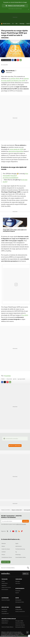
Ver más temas (6, 562)
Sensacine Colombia (20, 625)
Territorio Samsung (20, 549)
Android (3, 551)
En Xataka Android (8, 228)
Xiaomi (3, 546)
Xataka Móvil (4, 583)
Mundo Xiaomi (5, 589)
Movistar (4, 543)
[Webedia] (5, 574)
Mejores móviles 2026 (17, 510)
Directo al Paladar (6, 600)
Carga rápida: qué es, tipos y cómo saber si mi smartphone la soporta (15, 230)
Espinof (17, 592)
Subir (24, 573)
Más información (23, 635)
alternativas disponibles (15, 151)
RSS (19, 531)
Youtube (13, 531)
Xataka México (5, 620)
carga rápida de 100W (16, 149)
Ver (16, 445)
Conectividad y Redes (20, 557)
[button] (11, 70)
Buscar (28, 567)
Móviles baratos (6, 23)
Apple (16, 543)
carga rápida (22, 379)
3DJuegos (17, 581)
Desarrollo (9, 379)
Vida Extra (17, 583)
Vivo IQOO (25, 315)
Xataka (3, 581)
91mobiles (7, 376)
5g (16, 551)
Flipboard (18, 60)
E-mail (21, 60)
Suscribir (25, 521)
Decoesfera (4, 611)
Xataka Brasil (5, 623)
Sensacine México (19, 623)
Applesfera (4, 585)
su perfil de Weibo (14, 78)
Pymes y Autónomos (20, 611)
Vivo (15, 379)
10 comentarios (6, 60)
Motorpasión (18, 600)
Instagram (16, 531)
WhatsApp (22, 23)
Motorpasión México (20, 627)
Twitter (15, 60)
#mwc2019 (13, 175)
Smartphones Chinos (7, 557)
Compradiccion (5, 613)
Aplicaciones (18, 546)
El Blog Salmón (18, 609)
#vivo (26, 173)
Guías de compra (6, 549)
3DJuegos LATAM (19, 620)
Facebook (13, 60)
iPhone (3, 554)
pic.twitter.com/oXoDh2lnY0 (10, 177)
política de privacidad (21, 524)
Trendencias (4, 609)
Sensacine (17, 590)
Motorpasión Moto (19, 602)
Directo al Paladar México (7, 627)
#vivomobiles (6, 175)
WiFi (16, 23)
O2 (12, 23)
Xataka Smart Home (6, 587)
